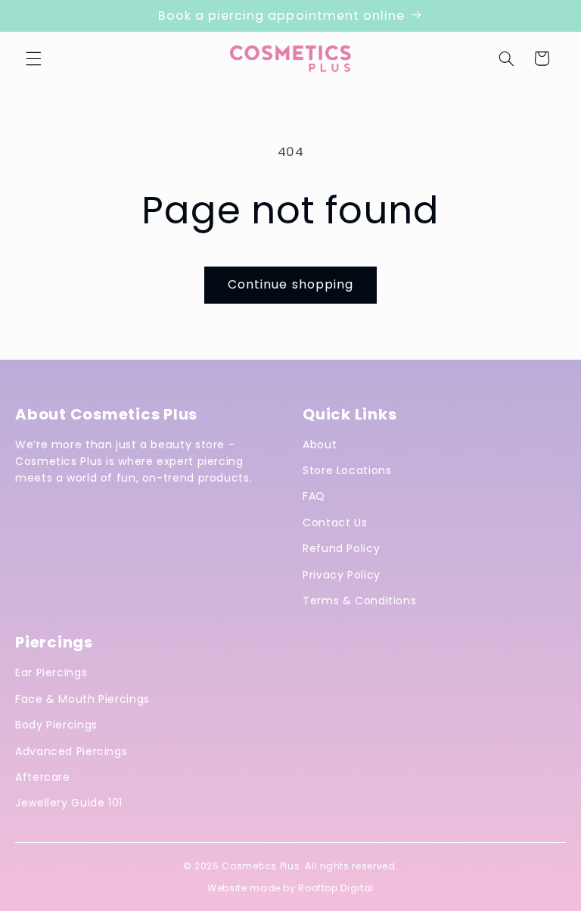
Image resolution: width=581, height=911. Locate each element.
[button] (33, 58)
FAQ (314, 496)
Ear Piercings (51, 672)
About (320, 444)
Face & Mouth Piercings (82, 699)
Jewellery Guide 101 (69, 802)
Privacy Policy (342, 574)
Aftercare (42, 777)
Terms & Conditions (359, 600)
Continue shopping (290, 284)
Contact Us (335, 522)
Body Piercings (56, 724)
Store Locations (347, 470)
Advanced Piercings (71, 751)
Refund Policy (341, 548)
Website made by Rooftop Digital (290, 887)
